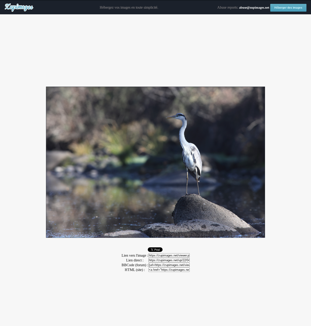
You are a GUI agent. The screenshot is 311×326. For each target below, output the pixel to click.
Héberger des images (288, 7)
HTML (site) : (135, 270)
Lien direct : (134, 260)
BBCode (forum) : (135, 265)
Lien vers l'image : (135, 255)
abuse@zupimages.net (254, 7)
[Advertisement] (155, 51)
